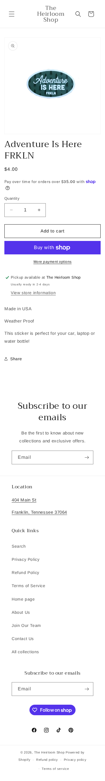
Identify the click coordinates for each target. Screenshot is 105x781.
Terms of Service (29, 585)
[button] (11, 14)
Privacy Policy (25, 559)
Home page (23, 599)
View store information (33, 292)
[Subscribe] (86, 457)
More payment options (53, 262)
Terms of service (55, 768)
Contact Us (23, 638)
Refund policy (47, 759)
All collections (25, 651)
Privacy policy (75, 759)
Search (19, 546)
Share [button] (16, 358)
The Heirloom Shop (49, 752)
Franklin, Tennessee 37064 (39, 512)
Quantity (12, 198)
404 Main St (24, 499)
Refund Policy (25, 572)
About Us (21, 612)
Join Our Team (26, 625)
